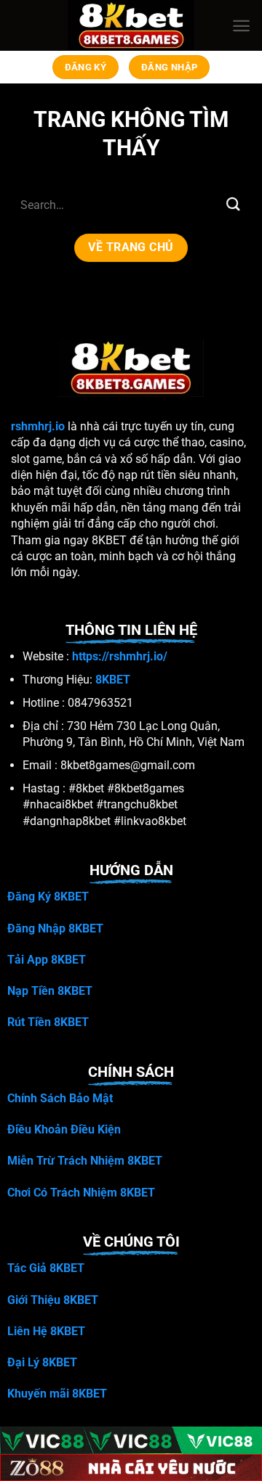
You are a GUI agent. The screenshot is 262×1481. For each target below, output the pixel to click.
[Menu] (241, 26)
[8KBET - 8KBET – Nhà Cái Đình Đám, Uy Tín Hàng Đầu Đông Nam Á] (131, 25)
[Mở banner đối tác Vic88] (131, 1440)
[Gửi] (233, 204)
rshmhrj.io (38, 426)
